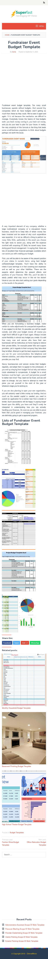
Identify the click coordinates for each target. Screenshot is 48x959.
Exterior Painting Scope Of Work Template (21, 941)
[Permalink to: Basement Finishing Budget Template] (24, 738)
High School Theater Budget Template (16, 824)
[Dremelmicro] (24, 13)
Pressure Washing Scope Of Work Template (22, 929)
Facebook (7, 643)
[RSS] (44, 2)
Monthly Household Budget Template (16, 708)
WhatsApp (35, 643)
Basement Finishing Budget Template (16, 766)
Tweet (16, 643)
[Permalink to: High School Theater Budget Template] (24, 796)
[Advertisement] (24, 80)
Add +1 (25, 643)
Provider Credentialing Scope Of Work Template (23, 933)
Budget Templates (17, 832)
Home (7, 35)
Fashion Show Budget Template (10, 842)
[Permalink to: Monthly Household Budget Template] (24, 680)
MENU (41, 26)
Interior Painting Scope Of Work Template (21, 937)
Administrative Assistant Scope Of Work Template (24, 925)
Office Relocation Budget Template (36, 842)
